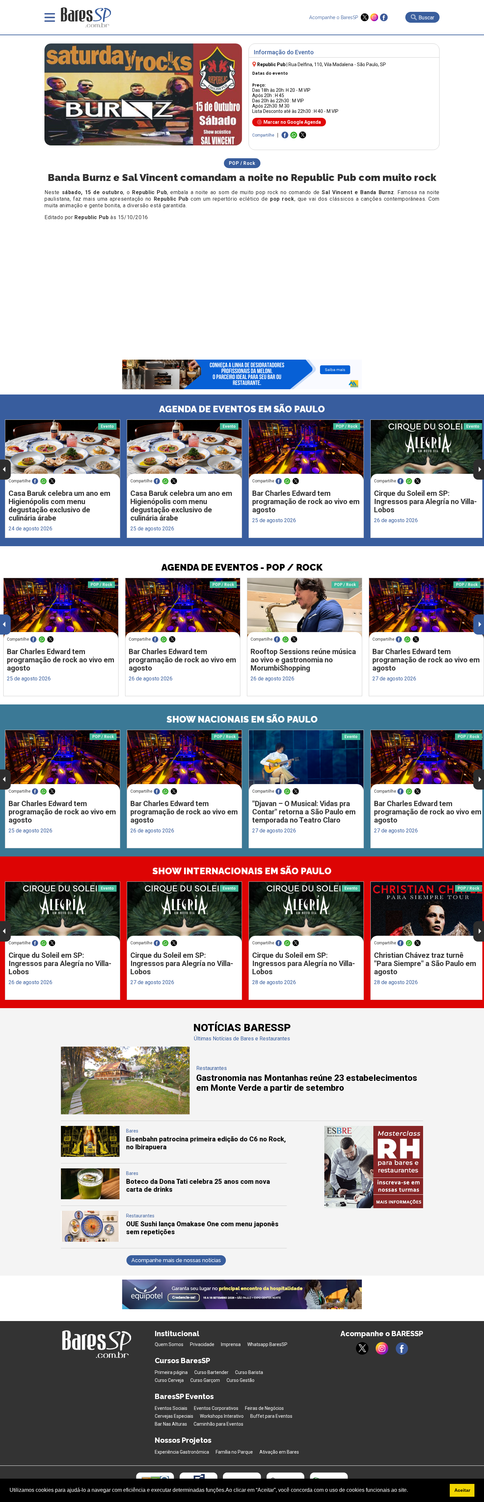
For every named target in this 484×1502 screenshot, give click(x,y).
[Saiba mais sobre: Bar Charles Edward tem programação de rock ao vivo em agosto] (306, 450)
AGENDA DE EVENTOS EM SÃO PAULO (242, 409)
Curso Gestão (241, 1380)
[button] (410, 1491)
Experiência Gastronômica (182, 1452)
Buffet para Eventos (271, 1416)
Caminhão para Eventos (218, 1424)
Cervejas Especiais (174, 1416)
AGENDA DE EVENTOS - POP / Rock (242, 567)
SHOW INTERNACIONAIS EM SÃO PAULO (242, 871)
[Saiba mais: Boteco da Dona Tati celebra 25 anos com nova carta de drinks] (90, 1197)
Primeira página (171, 1372)
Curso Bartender (211, 1372)
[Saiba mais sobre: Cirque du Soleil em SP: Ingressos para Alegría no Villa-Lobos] (62, 912)
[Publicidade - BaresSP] (373, 1167)
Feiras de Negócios (264, 1408)
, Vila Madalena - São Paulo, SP (337, 64)
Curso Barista (249, 1372)
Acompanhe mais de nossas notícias (176, 1260)
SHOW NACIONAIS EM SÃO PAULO (242, 719)
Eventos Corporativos (216, 1408)
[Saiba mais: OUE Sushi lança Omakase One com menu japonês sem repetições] (90, 1240)
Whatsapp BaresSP (267, 1344)
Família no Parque (234, 1452)
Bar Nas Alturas (171, 1424)
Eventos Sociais (171, 1408)
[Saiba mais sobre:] (306, 760)
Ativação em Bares (279, 1452)
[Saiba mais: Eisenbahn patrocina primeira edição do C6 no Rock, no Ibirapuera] (90, 1155)
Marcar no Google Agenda (292, 122)
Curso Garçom (205, 1380)
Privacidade (202, 1344)
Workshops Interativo (222, 1416)
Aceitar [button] (462, 1490)
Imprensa (231, 1344)
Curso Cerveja (169, 1380)
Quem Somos (169, 1344)
